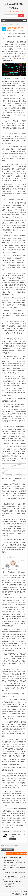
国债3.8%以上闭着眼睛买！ (8, 849)
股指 (6, 24)
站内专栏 (13, 839)
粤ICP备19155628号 (18, 891)
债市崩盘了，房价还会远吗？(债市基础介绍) (14, 863)
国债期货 (11, 845)
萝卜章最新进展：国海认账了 (11, 886)
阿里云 (21, 894)
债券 (3, 845)
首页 (3, 24)
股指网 (9, 30)
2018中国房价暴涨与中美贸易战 (11, 860)
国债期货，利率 (17, 845)
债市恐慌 (7, 845)
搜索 (21, 15)
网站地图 (9, 891)
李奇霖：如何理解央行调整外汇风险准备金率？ (16, 853)
